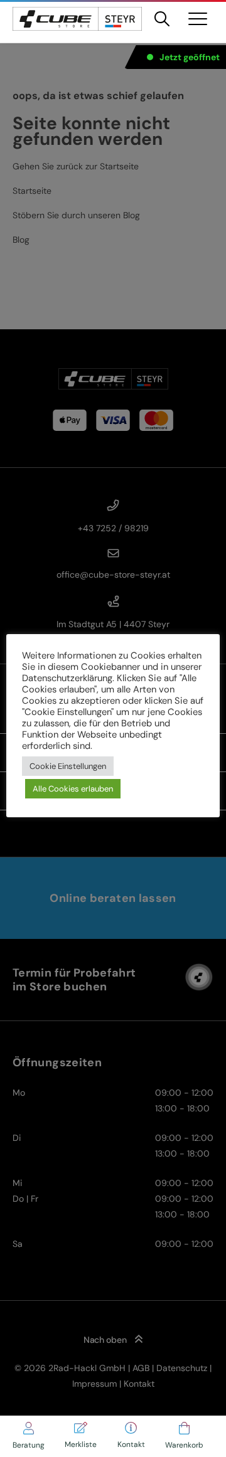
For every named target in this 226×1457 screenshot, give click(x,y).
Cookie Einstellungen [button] (68, 766)
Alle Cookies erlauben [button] (73, 788)
